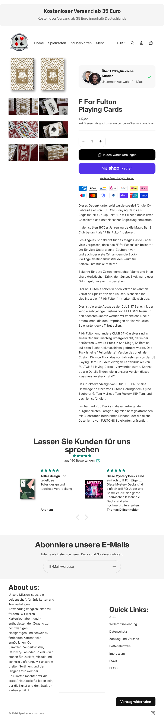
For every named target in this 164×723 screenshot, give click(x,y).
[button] (79, 517)
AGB (112, 617)
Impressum (117, 653)
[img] (82, 455)
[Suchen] (132, 43)
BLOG (113, 668)
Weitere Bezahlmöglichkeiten (117, 178)
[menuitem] (100, 43)
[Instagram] (152, 713)
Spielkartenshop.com (31, 713)
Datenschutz (118, 631)
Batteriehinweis (119, 646)
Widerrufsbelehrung (123, 624)
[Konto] (141, 43)
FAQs (113, 661)
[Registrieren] (114, 566)
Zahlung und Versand (124, 639)
